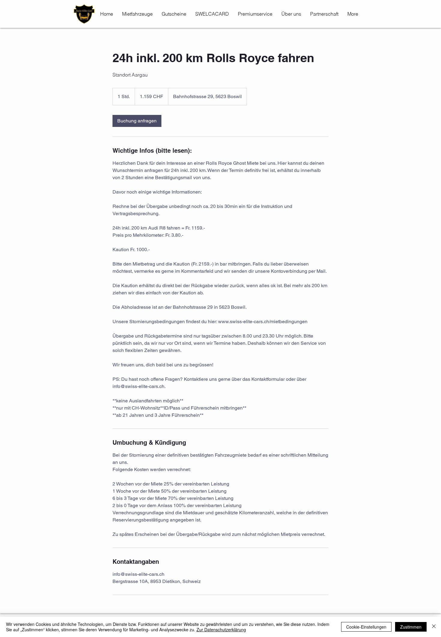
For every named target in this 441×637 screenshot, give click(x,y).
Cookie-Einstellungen (366, 627)
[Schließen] (433, 626)
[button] (255, 14)
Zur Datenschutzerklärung (221, 629)
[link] (136, 121)
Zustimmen (411, 627)
